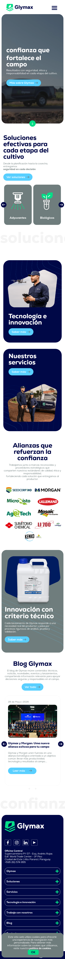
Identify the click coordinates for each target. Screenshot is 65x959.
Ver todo (31, 687)
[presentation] (3, 205)
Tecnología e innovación (21, 902)
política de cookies (40, 948)
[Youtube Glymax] (33, 842)
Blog (9, 923)
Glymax (11, 871)
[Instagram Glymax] (15, 842)
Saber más (19, 332)
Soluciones (13, 881)
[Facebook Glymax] (8, 842)
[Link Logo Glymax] (19, 7)
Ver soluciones (16, 177)
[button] (29, 788)
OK (33, 952)
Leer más (19, 770)
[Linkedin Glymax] (24, 842)
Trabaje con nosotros (19, 912)
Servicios (12, 891)
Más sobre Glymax (21, 83)
